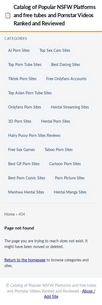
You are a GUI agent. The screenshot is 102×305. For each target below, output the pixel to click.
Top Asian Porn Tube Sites (30, 93)
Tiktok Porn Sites (22, 79)
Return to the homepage (24, 260)
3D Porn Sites (19, 121)
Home (9, 214)
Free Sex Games (21, 150)
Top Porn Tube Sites (24, 65)
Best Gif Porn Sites (23, 164)
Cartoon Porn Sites (65, 164)
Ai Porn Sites (19, 51)
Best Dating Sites (65, 65)
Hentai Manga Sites (70, 192)
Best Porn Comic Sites (26, 178)
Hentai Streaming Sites (70, 107)
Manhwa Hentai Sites (26, 192)
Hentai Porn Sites (55, 121)
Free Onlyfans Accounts (66, 79)
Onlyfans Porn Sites (24, 107)
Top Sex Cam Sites (54, 51)
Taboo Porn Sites (59, 150)
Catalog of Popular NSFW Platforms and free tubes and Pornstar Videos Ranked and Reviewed (49, 15)
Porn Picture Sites (70, 178)
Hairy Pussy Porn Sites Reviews (34, 136)
